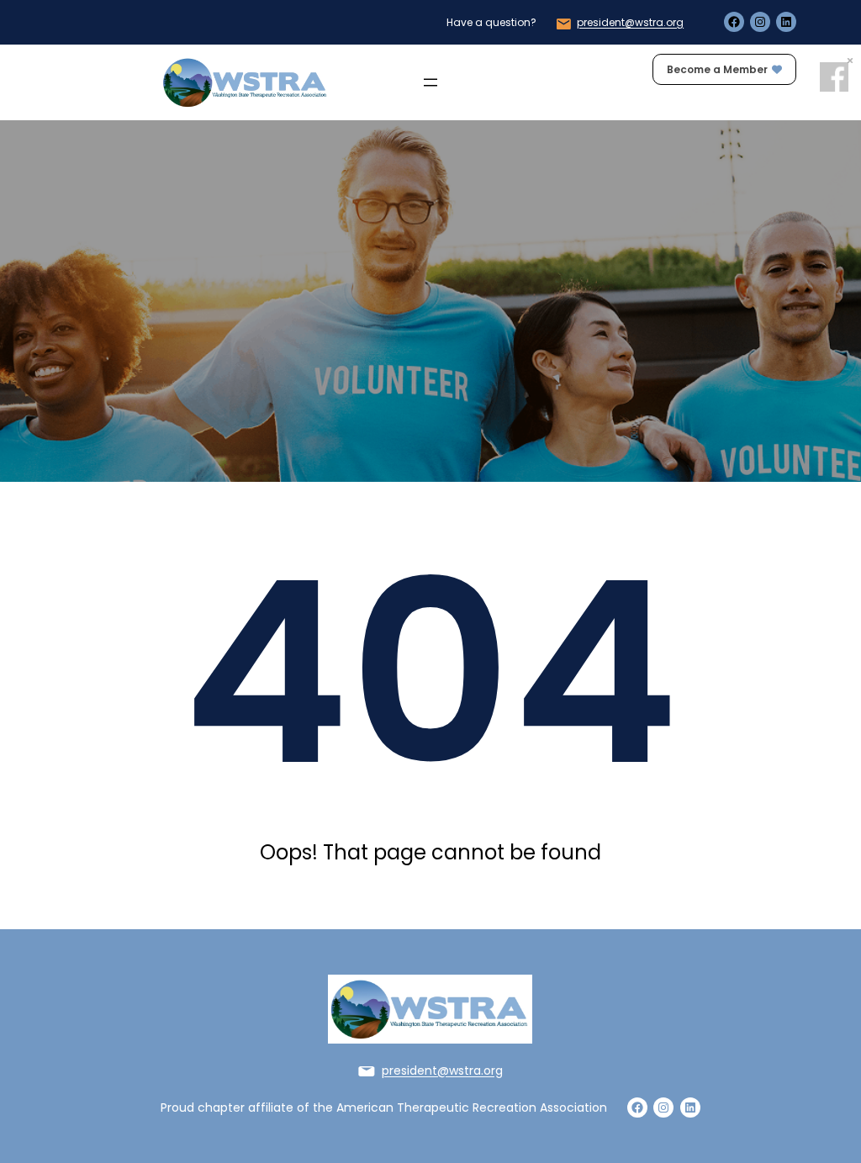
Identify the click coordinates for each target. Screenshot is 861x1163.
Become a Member (717, 69)
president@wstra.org (630, 22)
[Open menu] (430, 82)
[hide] (850, 60)
